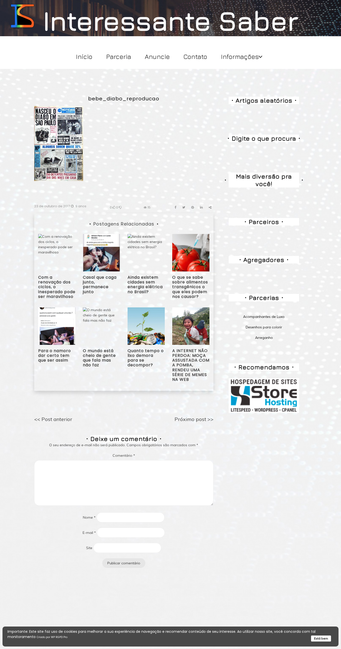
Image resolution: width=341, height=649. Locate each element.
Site (89, 548)
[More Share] (210, 207)
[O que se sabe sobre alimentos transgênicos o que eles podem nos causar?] (190, 252)
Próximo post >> (193, 419)
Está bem (321, 638)
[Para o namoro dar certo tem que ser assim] (56, 325)
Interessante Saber (170, 20)
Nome (89, 517)
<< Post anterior (53, 419)
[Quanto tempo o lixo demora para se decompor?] (146, 325)
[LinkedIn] (201, 207)
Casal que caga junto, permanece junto (100, 284)
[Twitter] (183, 207)
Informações (240, 56)
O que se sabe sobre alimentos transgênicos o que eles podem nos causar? (190, 286)
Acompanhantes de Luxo (264, 316)
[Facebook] (175, 207)
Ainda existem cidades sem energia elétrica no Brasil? (145, 284)
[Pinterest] (192, 207)
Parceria (118, 56)
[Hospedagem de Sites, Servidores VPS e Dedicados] (264, 395)
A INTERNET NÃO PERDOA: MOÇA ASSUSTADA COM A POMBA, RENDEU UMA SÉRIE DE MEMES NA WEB (190, 365)
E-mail (89, 532)
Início (84, 56)
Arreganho (264, 337)
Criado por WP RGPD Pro (52, 637)
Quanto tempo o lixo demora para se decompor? (146, 358)
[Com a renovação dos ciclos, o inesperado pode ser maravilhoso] (56, 252)
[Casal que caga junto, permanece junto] (101, 252)
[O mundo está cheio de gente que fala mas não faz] (101, 325)
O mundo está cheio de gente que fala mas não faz (99, 358)
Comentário (124, 455)
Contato (195, 56)
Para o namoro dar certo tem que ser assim (54, 355)
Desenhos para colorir (264, 327)
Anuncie (157, 56)
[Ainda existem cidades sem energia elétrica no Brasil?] (146, 252)
